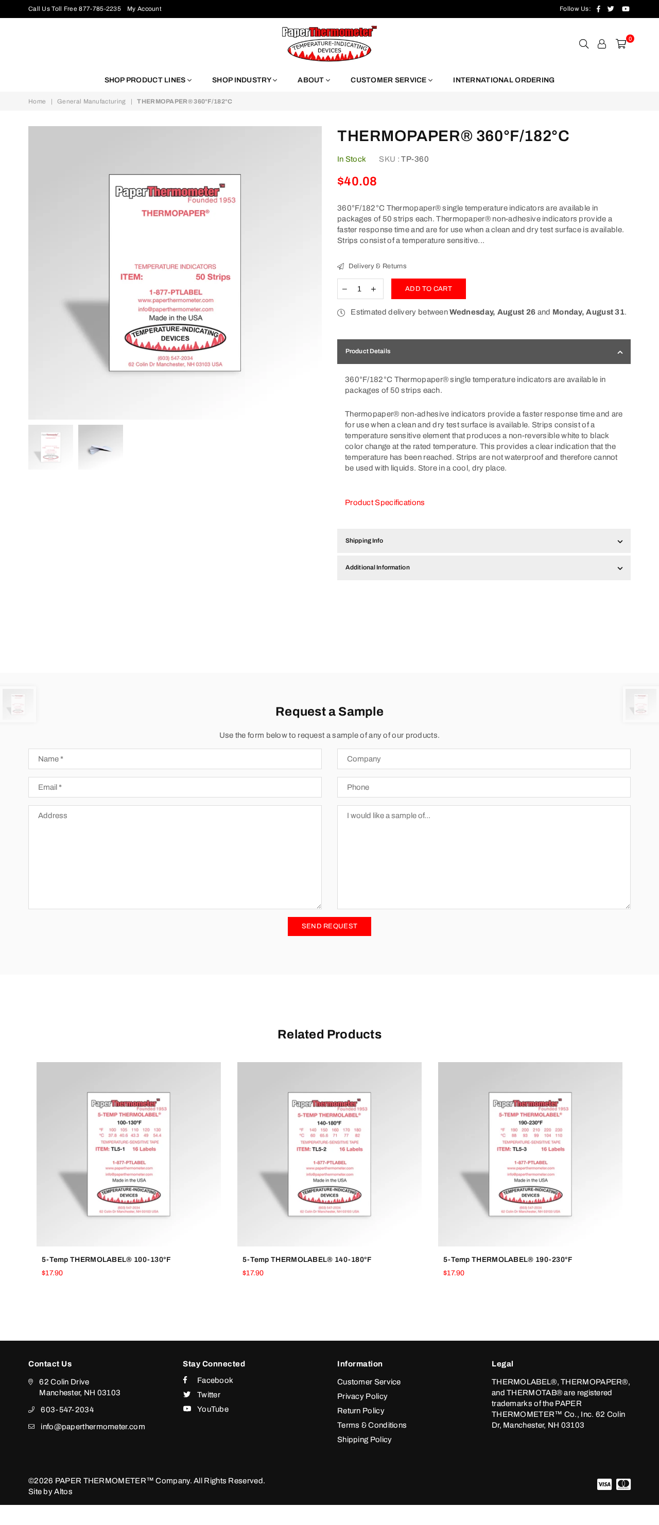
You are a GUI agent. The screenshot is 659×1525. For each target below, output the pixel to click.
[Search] (584, 43)
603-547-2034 (67, 1410)
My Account (144, 8)
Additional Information (377, 567)
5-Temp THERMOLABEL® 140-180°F (307, 1259)
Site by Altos (50, 1491)
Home (37, 101)
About (312, 80)
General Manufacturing (91, 101)
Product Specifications (385, 502)
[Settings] (602, 43)
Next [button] (313, 273)
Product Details (367, 351)
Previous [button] (37, 273)
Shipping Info (364, 540)
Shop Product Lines (146, 80)
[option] (175, 273)
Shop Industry (242, 80)
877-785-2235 (100, 8)
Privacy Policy (362, 1396)
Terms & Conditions (372, 1425)
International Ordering (503, 80)
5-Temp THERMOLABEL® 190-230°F (508, 1259)
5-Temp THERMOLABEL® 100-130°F (106, 1259)
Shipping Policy (364, 1439)
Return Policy (361, 1411)
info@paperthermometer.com (93, 1427)
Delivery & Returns (376, 266)
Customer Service (389, 80)
